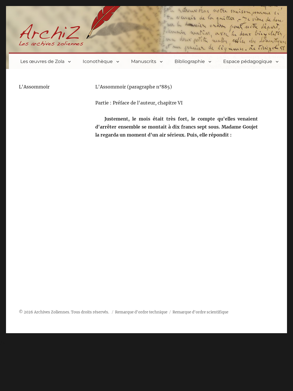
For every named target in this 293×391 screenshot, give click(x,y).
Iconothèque (98, 61)
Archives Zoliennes (51, 312)
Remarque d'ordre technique (141, 312)
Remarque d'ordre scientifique (200, 312)
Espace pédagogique (247, 61)
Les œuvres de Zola (42, 61)
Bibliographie (190, 61)
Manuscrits (143, 61)
